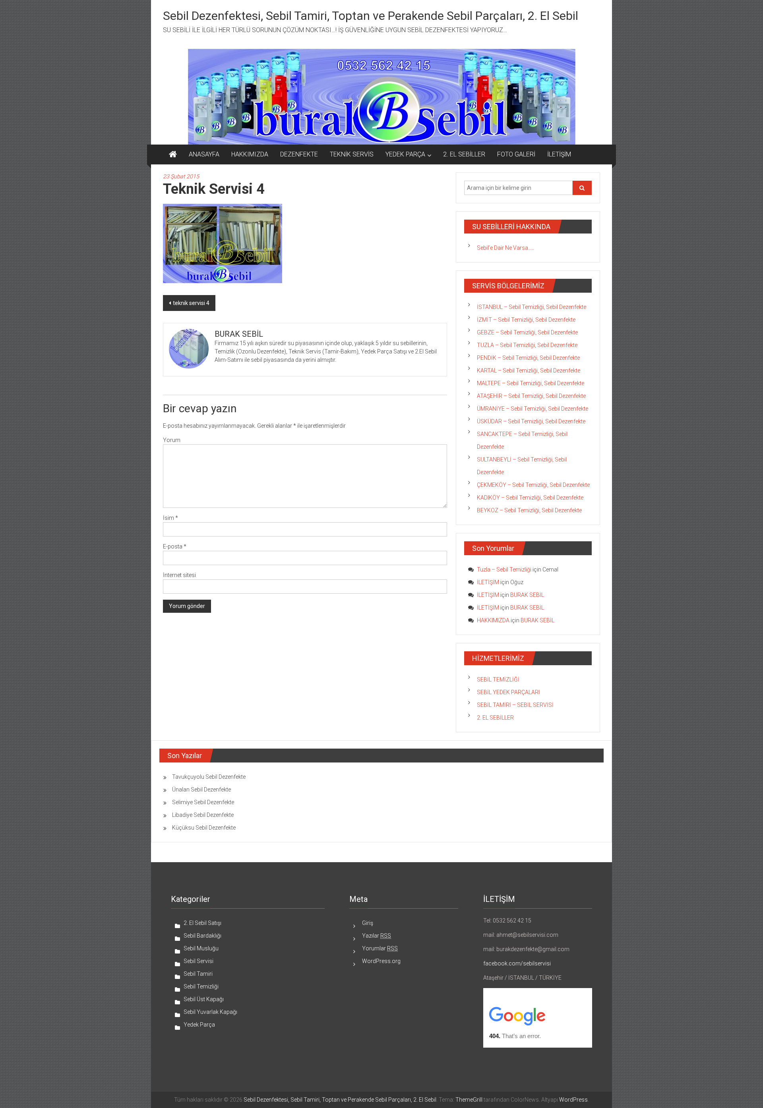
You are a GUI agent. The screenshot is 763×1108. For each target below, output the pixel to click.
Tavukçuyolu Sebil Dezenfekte (209, 777)
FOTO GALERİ (516, 154)
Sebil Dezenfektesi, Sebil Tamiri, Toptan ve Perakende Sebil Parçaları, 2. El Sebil (370, 16)
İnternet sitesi (179, 575)
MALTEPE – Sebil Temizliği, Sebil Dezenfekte (530, 383)
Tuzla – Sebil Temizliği (504, 569)
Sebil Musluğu (201, 948)
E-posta (174, 546)
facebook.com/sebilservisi (517, 963)
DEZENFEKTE (299, 154)
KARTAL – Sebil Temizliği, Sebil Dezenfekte (528, 370)
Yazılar (376, 935)
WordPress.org (381, 961)
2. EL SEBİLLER (464, 154)
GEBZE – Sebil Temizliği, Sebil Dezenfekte (527, 332)
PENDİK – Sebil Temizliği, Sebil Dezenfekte (528, 358)
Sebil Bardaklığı (202, 935)
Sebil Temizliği (201, 986)
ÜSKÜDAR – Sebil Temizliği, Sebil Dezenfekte (531, 421)
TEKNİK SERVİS (352, 154)
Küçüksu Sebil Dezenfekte (204, 827)
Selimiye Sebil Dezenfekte (203, 802)
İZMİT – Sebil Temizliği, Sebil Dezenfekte (526, 320)
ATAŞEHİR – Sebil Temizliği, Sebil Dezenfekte (531, 396)
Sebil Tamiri (198, 974)
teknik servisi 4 (191, 303)
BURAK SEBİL (527, 595)
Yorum (171, 440)
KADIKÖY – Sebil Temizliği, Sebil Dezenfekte (530, 497)
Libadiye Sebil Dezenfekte (203, 815)
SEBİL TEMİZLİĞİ (498, 679)
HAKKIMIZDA (249, 154)
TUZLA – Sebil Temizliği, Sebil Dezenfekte (527, 345)
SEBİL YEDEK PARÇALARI (508, 692)
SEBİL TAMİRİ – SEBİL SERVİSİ (515, 705)
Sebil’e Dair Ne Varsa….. (505, 248)
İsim (170, 518)
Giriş (367, 923)
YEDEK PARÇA (405, 154)
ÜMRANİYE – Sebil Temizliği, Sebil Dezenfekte (532, 408)
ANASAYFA (204, 154)
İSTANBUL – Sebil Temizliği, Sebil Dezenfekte (531, 307)
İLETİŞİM (559, 154)
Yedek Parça (199, 1024)
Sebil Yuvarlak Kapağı (210, 1012)
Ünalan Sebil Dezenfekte (201, 789)
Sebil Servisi (198, 961)
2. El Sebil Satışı (202, 923)
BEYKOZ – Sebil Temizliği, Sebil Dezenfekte (529, 510)
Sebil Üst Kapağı (204, 999)
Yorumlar (380, 948)
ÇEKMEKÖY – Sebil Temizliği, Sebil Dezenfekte (533, 485)
